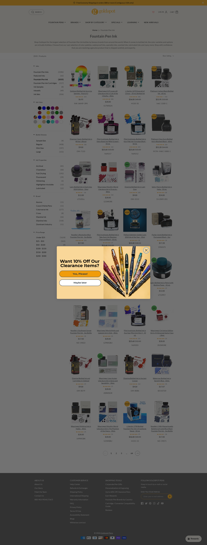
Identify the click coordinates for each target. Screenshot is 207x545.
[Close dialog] (146, 250)
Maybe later (80, 282)
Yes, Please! (80, 273)
